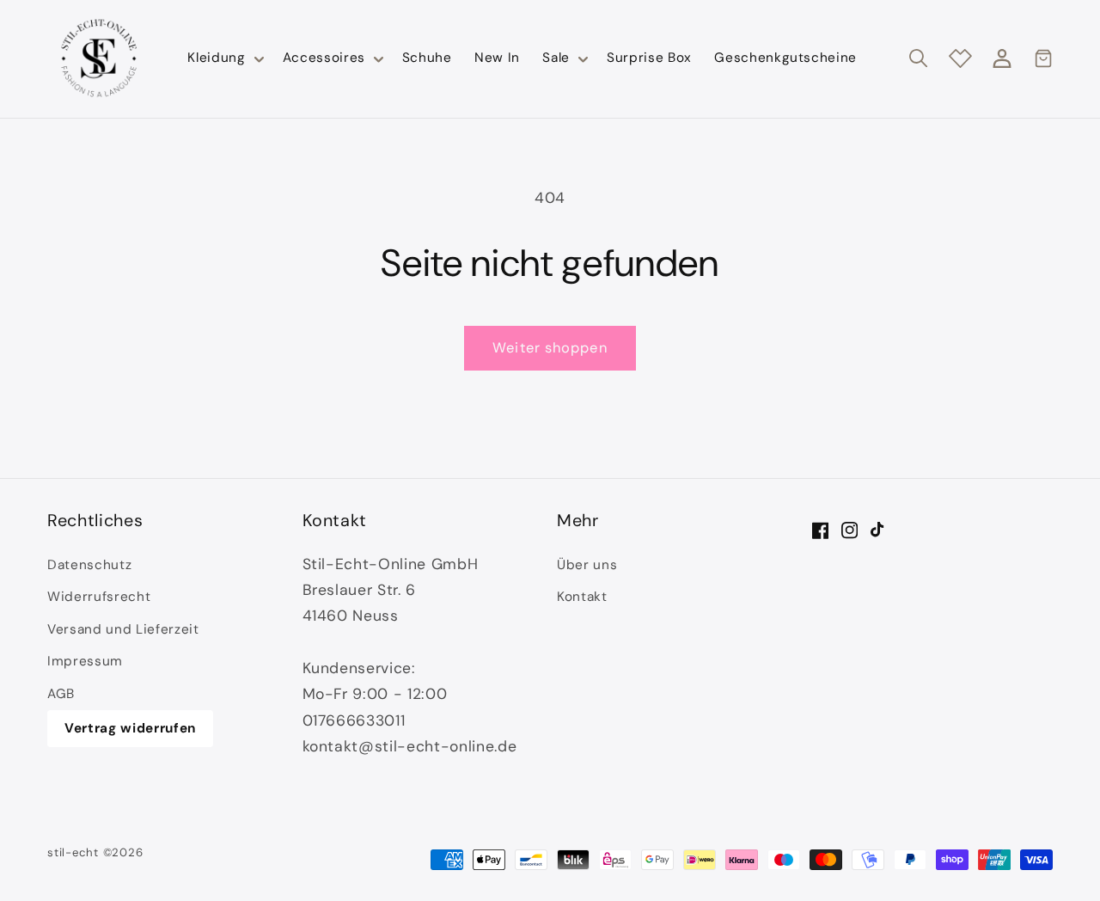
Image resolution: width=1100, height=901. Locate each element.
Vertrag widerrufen (130, 728)
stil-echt (73, 852)
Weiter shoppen (549, 348)
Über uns (587, 564)
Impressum (85, 661)
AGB (61, 693)
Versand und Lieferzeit (123, 629)
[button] (223, 58)
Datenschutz (89, 564)
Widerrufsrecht (98, 596)
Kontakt (582, 596)
